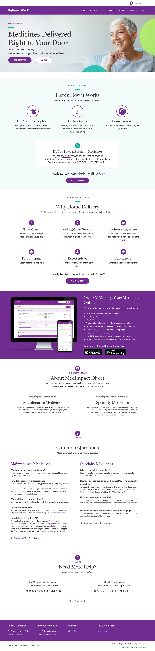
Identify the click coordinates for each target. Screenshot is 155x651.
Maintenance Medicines (44, 582)
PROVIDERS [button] (121, 10)
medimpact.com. (59, 513)
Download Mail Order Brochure (28, 538)
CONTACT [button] (133, 10)
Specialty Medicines (114, 582)
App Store (105, 346)
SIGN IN (44, 60)
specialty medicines (64, 156)
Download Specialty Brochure (98, 523)
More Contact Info (77, 601)
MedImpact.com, (118, 308)
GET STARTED (20, 60)
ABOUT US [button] (108, 10)
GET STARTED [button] (95, 10)
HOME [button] (83, 10)
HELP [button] (143, 10)
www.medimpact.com (48, 524)
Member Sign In (138, 3)
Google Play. (118, 346)
